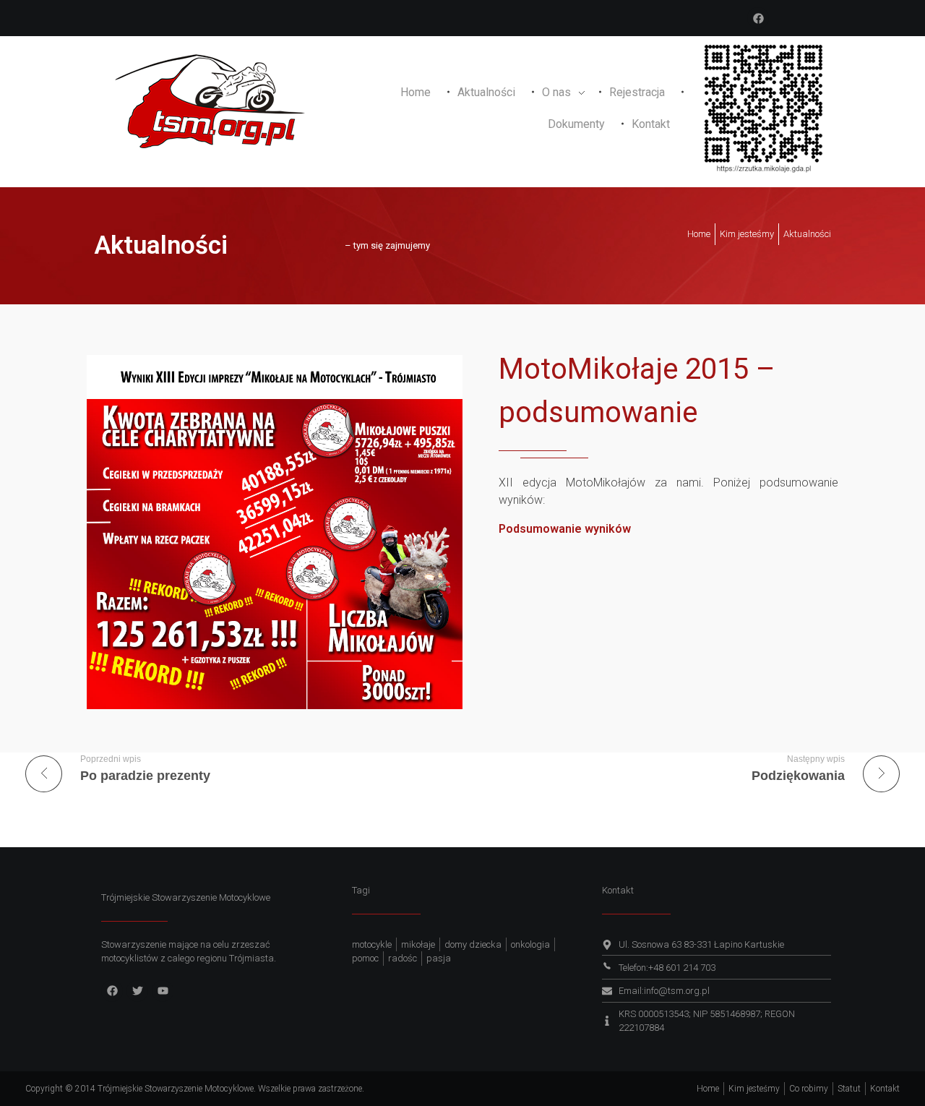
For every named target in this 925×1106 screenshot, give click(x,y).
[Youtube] (162, 991)
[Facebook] (758, 18)
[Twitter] (137, 991)
